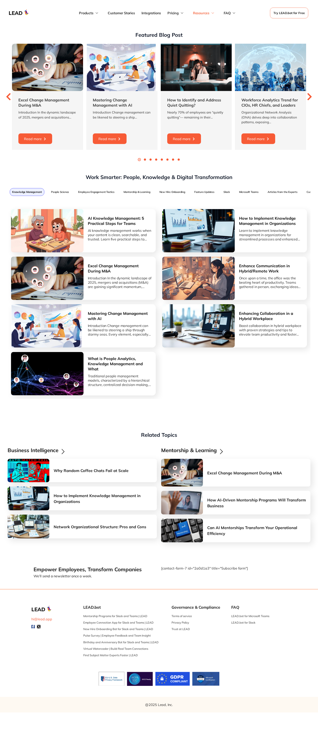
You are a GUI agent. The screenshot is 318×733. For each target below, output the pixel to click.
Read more (33, 139)
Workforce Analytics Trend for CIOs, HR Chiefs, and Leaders (269, 103)
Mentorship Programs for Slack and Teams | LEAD (115, 616)
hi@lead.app (41, 619)
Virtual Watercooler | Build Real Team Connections (115, 648)
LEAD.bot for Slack (243, 622)
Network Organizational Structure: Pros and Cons (100, 526)
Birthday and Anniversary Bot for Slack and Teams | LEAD (121, 642)
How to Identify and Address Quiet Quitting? (194, 103)
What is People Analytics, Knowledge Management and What (115, 363)
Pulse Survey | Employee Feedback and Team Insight (117, 635)
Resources (201, 13)
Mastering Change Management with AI (112, 103)
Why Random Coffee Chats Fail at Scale (91, 470)
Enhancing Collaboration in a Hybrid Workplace (266, 316)
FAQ (227, 13)
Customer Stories (121, 13)
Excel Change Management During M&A (113, 268)
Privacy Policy (180, 622)
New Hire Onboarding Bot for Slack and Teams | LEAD (118, 629)
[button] (8, 96)
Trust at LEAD (181, 629)
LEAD (16, 13)
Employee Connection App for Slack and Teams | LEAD (118, 622)
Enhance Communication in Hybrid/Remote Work (264, 268)
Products (86, 13)
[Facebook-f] (33, 626)
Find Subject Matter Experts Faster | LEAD (110, 655)
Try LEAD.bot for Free (289, 13)
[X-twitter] (38, 626)
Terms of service (182, 616)
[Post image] (47, 67)
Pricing (173, 13)
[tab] (27, 192)
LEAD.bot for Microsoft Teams (250, 616)
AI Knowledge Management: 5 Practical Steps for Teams (116, 221)
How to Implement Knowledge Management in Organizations (267, 221)
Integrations (151, 13)
